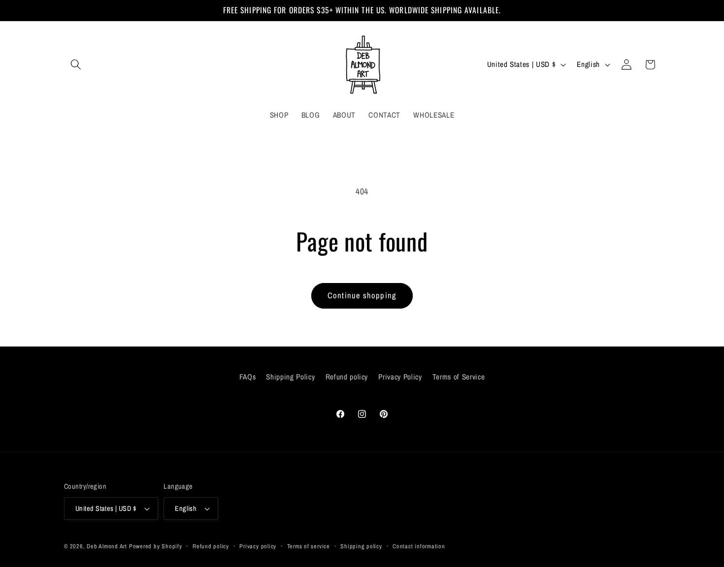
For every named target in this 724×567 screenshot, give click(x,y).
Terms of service (308, 546)
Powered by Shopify (155, 546)
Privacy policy (257, 546)
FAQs (247, 377)
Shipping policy (361, 546)
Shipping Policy (290, 377)
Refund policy (347, 377)
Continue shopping (362, 295)
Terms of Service (458, 377)
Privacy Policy (400, 377)
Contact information (419, 546)
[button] (76, 64)
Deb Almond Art (107, 546)
